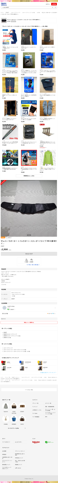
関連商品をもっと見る (29, 176)
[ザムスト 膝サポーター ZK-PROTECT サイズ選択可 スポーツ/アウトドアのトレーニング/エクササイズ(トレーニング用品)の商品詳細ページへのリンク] (29, 85)
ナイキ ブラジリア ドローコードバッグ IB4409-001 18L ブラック (28, 142)
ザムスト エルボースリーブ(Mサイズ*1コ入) (47, 47)
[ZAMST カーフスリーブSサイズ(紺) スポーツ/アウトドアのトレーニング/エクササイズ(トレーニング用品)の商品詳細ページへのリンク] (10, 85)
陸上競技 (22, 117)
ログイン (48, 4)
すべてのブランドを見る (13, 428)
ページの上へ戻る (29, 389)
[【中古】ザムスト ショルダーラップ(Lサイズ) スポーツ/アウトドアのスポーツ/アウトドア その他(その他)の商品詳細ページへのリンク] (29, 37)
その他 (38, 12)
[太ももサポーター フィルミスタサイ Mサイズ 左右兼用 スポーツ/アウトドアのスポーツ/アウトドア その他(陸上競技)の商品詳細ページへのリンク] (29, 108)
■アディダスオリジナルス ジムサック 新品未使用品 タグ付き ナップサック (29, 169)
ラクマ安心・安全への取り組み (33, 264)
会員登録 (54, 4)
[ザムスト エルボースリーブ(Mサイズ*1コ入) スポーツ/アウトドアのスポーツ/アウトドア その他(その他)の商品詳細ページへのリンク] (48, 37)
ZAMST (7, 12)
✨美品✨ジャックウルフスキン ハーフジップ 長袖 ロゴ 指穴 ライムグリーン (47, 169)
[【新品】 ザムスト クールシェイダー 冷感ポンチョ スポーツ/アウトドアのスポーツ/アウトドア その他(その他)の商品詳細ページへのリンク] (10, 37)
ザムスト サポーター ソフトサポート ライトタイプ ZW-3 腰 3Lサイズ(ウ (47, 71)
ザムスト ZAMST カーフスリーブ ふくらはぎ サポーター (9, 119)
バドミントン (4, 117)
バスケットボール (43, 117)
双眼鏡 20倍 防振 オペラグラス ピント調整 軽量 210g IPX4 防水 (9, 168)
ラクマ (2, 12)
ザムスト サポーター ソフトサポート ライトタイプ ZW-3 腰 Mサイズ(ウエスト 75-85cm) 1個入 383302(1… (10, 72)
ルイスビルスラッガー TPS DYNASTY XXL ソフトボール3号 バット (10, 142)
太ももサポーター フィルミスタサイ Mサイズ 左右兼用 (28, 119)
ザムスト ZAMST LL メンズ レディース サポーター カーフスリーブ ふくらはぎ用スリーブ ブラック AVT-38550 (29, 72)
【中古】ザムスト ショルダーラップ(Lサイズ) (28, 47)
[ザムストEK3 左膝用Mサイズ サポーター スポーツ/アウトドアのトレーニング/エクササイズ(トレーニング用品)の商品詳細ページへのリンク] (48, 85)
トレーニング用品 (5, 93)
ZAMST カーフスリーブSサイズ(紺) (9, 95)
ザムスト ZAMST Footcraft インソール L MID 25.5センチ (47, 119)
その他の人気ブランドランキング (47, 372)
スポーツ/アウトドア (15, 12)
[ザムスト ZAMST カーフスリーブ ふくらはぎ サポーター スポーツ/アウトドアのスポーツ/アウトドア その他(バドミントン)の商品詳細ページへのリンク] (10, 108)
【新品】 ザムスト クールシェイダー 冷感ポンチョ (10, 47)
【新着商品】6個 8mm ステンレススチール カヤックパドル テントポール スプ (47, 143)
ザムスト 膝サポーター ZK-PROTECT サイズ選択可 (28, 95)
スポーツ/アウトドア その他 (28, 12)
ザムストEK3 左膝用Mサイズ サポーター (47, 95)
